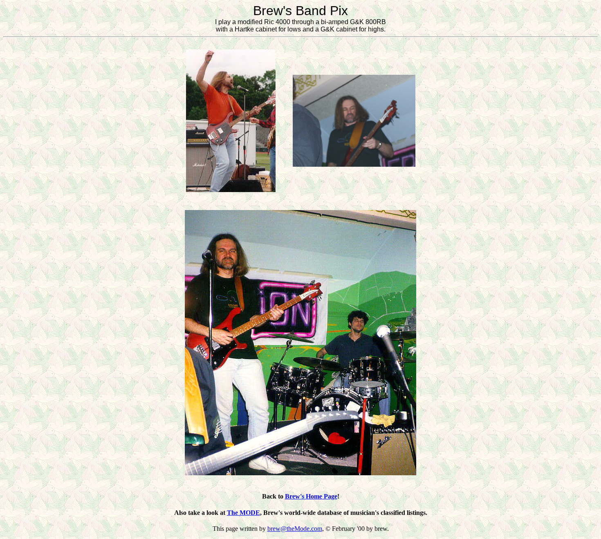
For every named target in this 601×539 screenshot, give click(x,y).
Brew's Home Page (311, 496)
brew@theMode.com (294, 528)
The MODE (243, 512)
